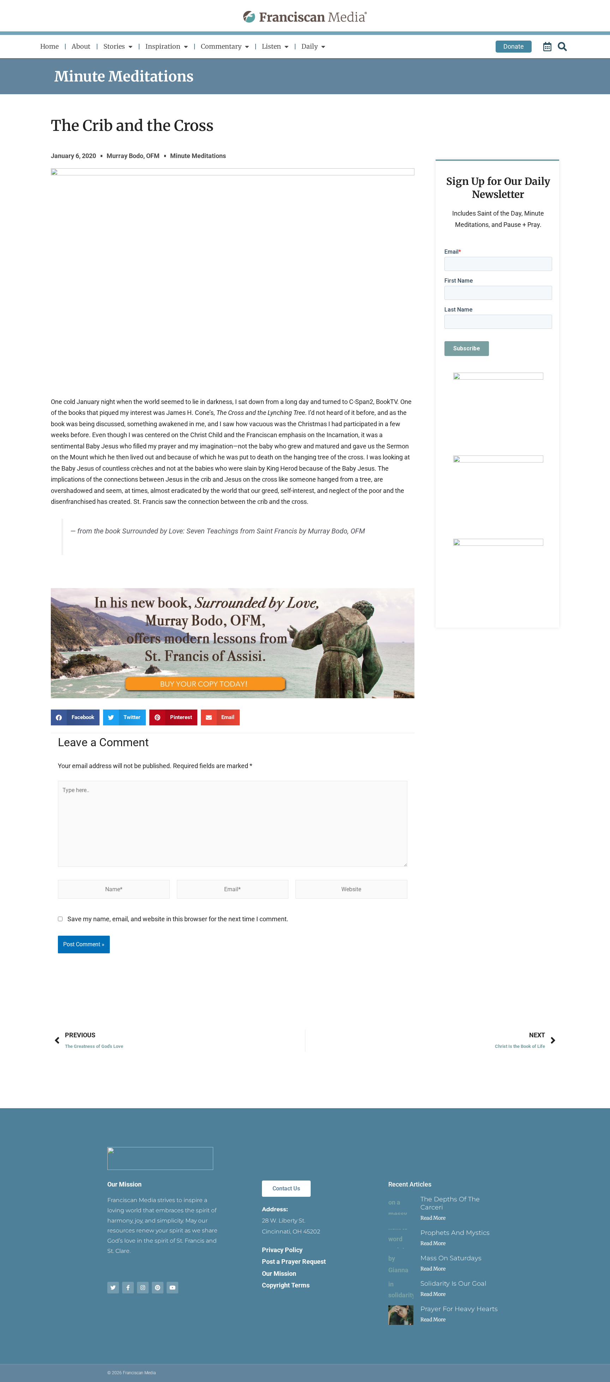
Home (49, 46)
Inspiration (162, 46)
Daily (309, 46)
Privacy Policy (282, 1250)
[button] (75, 717)
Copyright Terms (286, 1285)
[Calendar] (548, 46)
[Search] (563, 46)
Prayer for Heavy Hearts (459, 1309)
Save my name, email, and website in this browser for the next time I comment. (177, 919)
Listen (271, 46)
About (81, 46)
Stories (114, 46)
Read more (432, 1218)
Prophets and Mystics (455, 1233)
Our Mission (124, 1184)
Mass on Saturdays (451, 1258)
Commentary (221, 46)
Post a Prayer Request (294, 1261)
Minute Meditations (124, 76)
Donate (513, 46)
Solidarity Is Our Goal (453, 1283)
